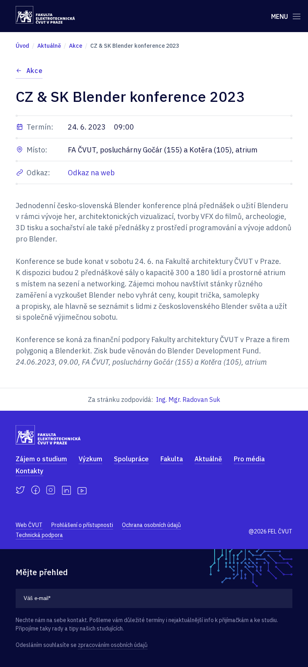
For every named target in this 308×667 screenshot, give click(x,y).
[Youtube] (82, 490)
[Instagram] (50, 490)
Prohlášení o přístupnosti (82, 525)
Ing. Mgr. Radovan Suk (188, 399)
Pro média (249, 459)
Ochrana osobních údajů (151, 525)
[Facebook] (35, 490)
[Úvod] (45, 15)
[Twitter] (20, 490)
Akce (34, 71)
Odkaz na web (91, 172)
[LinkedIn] (66, 490)
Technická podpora (39, 535)
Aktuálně (208, 459)
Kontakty (29, 471)
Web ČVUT (29, 525)
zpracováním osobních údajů (113, 645)
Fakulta (171, 459)
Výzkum (90, 459)
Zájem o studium (41, 459)
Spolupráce (131, 459)
